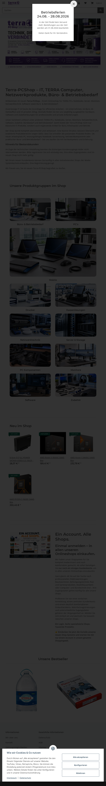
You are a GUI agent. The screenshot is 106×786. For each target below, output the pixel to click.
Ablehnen (80, 773)
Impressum (12, 778)
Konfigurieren (80, 765)
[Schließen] (73, 4)
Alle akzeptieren (80, 757)
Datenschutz (25, 778)
